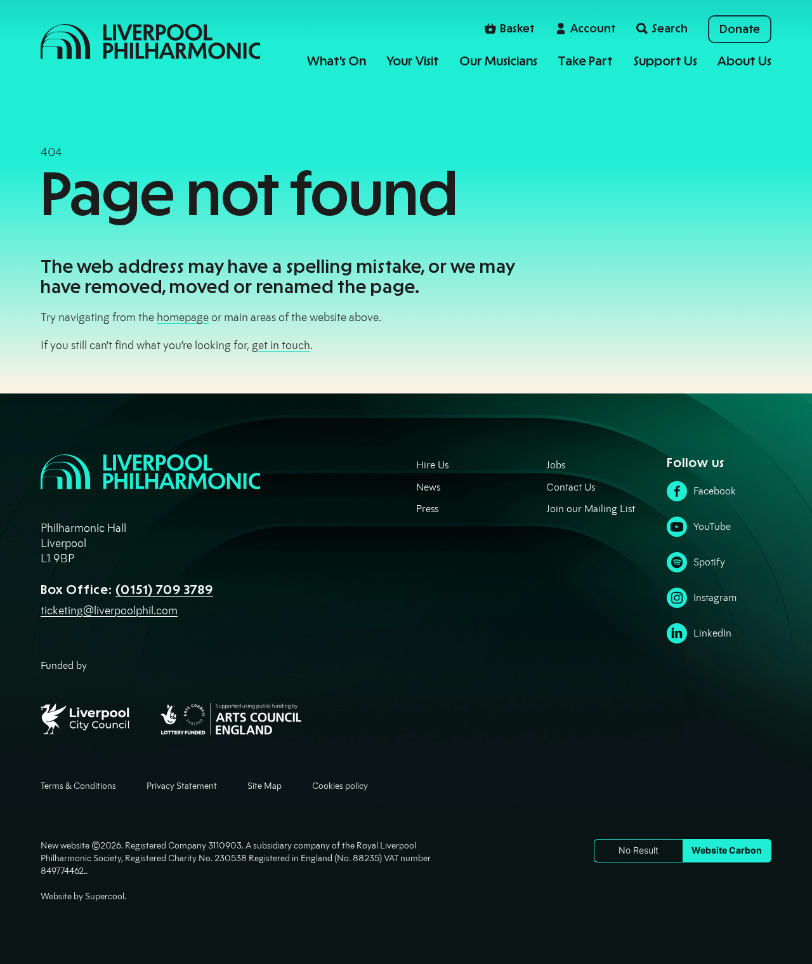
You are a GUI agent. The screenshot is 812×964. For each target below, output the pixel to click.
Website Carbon (726, 850)
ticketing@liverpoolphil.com (109, 610)
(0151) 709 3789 (164, 589)
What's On (336, 61)
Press (427, 509)
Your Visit (412, 61)
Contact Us (570, 487)
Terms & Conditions (78, 786)
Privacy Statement (182, 786)
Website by (82, 896)
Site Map (264, 786)
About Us (744, 61)
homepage (183, 317)
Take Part (585, 61)
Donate (739, 29)
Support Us (665, 61)
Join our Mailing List (590, 509)
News (428, 487)
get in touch (281, 345)
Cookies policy (340, 786)
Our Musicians (498, 61)
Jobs (555, 465)
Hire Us (432, 465)
